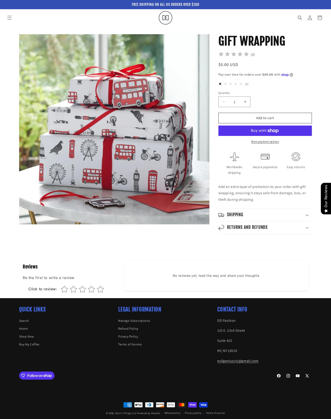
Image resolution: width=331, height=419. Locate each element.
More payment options (265, 141)
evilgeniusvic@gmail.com (237, 360)
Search (24, 321)
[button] (9, 18)
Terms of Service (130, 344)
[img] (233, 55)
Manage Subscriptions (134, 321)
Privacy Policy (128, 336)
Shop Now (26, 336)
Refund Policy (128, 329)
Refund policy (173, 412)
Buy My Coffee (29, 344)
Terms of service (215, 412)
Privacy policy (193, 412)
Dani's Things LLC (126, 413)
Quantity (224, 93)
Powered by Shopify (148, 413)
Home (23, 329)
